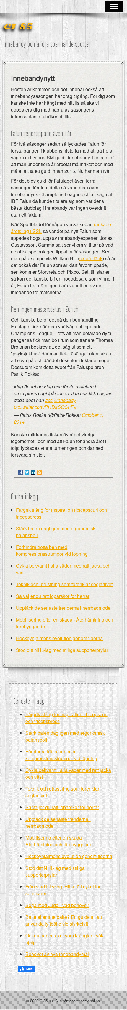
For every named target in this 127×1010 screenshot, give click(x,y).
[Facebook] (20, 472)
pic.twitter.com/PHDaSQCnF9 (45, 407)
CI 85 (18, 26)
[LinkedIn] (33, 472)
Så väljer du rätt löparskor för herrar (52, 596)
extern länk (90, 258)
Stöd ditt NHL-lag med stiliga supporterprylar (62, 650)
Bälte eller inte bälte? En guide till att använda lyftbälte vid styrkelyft (63, 920)
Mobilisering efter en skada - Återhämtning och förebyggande (58, 841)
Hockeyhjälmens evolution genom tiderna (59, 638)
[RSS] (39, 472)
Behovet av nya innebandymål (57, 954)
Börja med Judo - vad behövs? (57, 905)
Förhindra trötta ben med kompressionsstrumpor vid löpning (52, 550)
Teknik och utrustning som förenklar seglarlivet (64, 584)
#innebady (65, 400)
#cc (49, 400)
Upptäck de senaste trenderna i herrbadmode (63, 607)
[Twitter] (27, 472)
